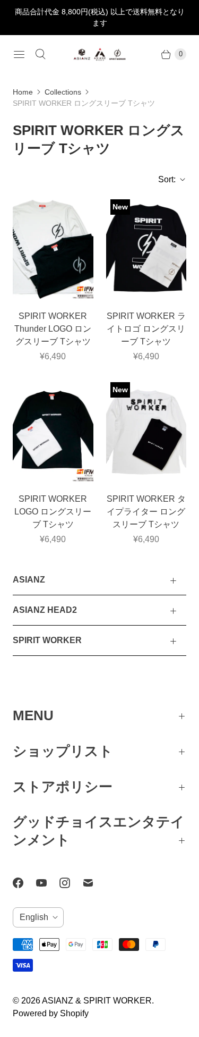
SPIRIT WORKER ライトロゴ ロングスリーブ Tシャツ (146, 328)
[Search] (40, 54)
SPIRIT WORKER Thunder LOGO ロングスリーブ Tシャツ (52, 328)
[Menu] (19, 54)
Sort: (164, 179)
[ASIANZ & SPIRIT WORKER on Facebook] (24, 883)
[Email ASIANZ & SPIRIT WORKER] (94, 883)
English (34, 917)
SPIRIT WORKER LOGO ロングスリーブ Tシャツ (52, 511)
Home (23, 92)
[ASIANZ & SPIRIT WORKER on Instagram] (71, 883)
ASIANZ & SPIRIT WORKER (97, 1000)
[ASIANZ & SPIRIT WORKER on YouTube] (47, 883)
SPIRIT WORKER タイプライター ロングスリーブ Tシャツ (146, 511)
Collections (63, 92)
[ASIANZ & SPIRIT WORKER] (99, 54)
